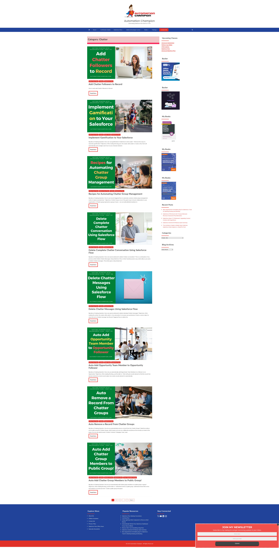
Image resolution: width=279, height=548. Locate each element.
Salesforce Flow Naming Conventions (132, 516)
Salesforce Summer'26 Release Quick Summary (134, 529)
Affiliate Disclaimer (93, 518)
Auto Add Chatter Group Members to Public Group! (115, 480)
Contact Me (164, 30)
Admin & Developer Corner (133, 30)
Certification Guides (105, 30)
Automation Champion (139, 21)
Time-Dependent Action (130, 477)
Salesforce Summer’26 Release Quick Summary (175, 222)
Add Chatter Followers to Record (105, 84)
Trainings (154, 30)
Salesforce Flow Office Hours (96, 526)
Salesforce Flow (118, 30)
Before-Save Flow (104, 191)
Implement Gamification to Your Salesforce (111, 138)
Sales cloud (107, 134)
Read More (93, 93)
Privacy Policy (92, 523)
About (94, 30)
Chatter (101, 81)
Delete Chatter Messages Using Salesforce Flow (113, 309)
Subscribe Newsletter (94, 529)
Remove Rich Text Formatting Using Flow (133, 528)
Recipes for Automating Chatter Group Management (115, 194)
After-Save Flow (93, 81)
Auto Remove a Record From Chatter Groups (111, 424)
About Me (91, 516)
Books (146, 30)
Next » (131, 500)
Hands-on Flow (109, 477)
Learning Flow (125, 518)
